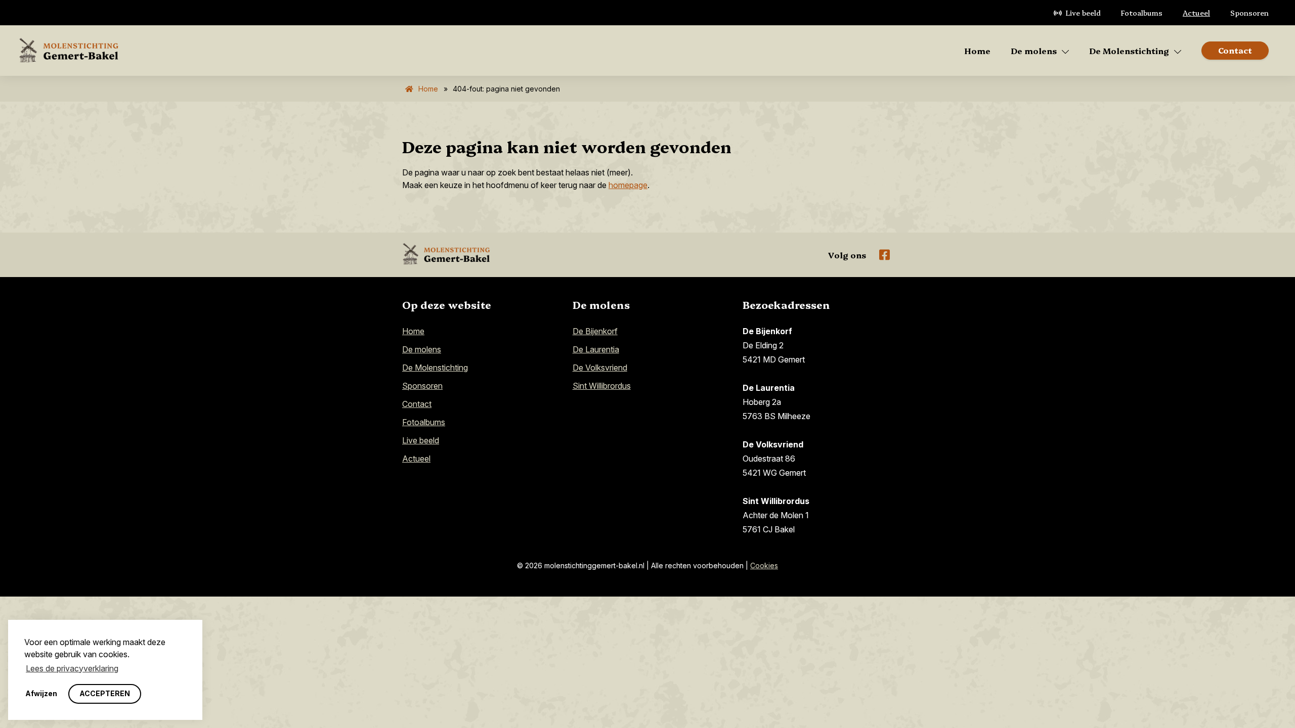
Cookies (764, 565)
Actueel (1196, 13)
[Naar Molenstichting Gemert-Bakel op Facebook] (884, 255)
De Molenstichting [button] (1129, 50)
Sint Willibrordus (602, 386)
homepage (628, 185)
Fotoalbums (1141, 13)
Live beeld (1083, 13)
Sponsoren (1249, 13)
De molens (421, 349)
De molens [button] (1034, 50)
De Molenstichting (435, 367)
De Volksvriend (600, 367)
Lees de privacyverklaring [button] (72, 668)
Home (977, 50)
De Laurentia (596, 349)
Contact (416, 404)
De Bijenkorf (595, 331)
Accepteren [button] (104, 693)
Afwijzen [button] (41, 693)
